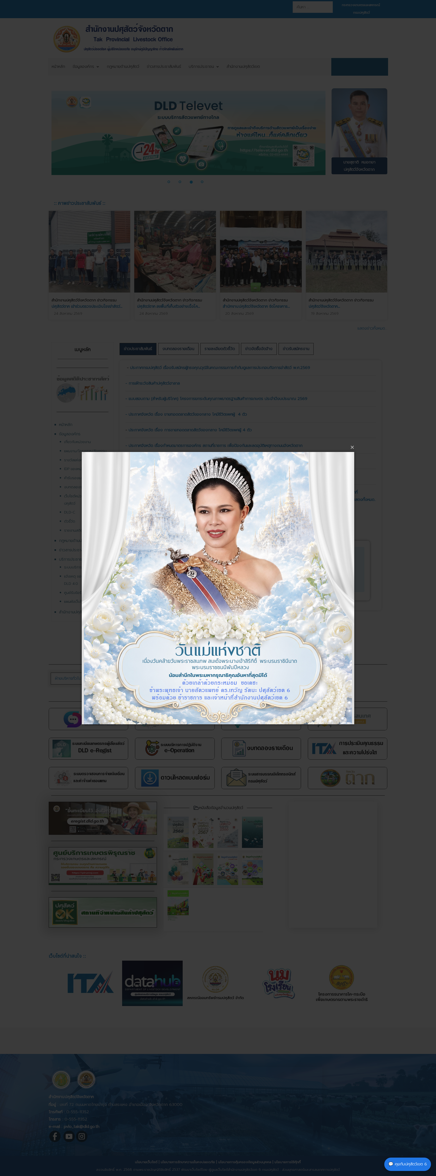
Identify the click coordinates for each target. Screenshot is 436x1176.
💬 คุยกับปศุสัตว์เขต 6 (407, 1164)
